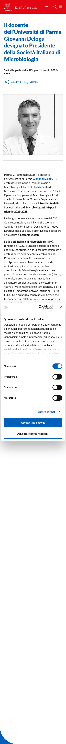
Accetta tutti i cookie (33, 422)
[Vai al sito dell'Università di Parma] (9, 7)
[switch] (57, 377)
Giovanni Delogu (43, 179)
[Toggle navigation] (61, 6)
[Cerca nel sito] (55, 6)
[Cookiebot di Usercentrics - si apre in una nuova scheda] (40, 307)
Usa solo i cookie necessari (33, 433)
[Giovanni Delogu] (33, 124)
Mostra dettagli (47, 411)
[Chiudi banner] (61, 307)
